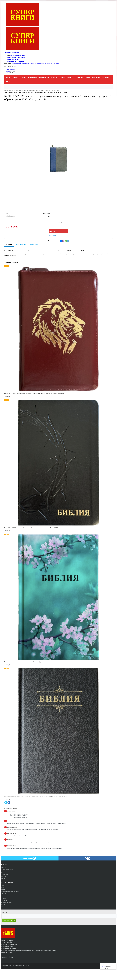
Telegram (15, 53)
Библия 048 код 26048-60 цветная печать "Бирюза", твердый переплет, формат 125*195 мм (26, 662)
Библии (3, 887)
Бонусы (3, 889)
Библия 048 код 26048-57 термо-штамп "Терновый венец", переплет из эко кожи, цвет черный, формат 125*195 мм (32, 527)
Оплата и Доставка (6, 902)
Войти (7, 69)
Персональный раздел (7, 957)
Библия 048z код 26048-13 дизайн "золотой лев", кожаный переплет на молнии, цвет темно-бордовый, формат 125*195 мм (34, 393)
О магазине (4, 874)
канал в (8, 53)
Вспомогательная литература (10, 891)
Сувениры (4, 900)
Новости (3, 867)
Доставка (3, 872)
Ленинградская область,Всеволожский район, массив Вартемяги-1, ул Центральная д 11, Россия (35, 63)
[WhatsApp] (66, 241)
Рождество (4, 898)
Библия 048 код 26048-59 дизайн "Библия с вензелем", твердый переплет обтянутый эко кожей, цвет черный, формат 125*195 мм (35, 796)
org (24, 55)
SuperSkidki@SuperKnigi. (16, 55)
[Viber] (63, 241)
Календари (4, 894)
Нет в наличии (53, 235)
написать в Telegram (15, 62)
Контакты (3, 878)
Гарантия (3, 876)
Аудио (2, 885)
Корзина (8, 71)
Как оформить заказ (7, 870)
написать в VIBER (14, 59)
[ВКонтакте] (61, 241)
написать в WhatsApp (16, 57)
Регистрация (12, 69)
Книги (2, 896)
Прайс (3, 907)
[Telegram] (68, 241)
